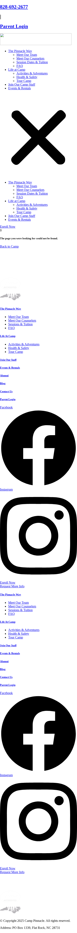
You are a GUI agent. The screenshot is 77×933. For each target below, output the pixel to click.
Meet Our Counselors (30, 58)
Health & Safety (26, 77)
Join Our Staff (8, 359)
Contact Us (6, 391)
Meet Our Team (26, 54)
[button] (38, 135)
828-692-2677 (14, 7)
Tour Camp (23, 81)
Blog (3, 383)
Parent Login (14, 26)
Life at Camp (16, 69)
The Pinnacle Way (20, 51)
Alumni (4, 375)
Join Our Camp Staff (21, 84)
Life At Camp (7, 336)
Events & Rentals (19, 88)
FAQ (19, 66)
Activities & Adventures (32, 73)
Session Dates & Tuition (32, 62)
